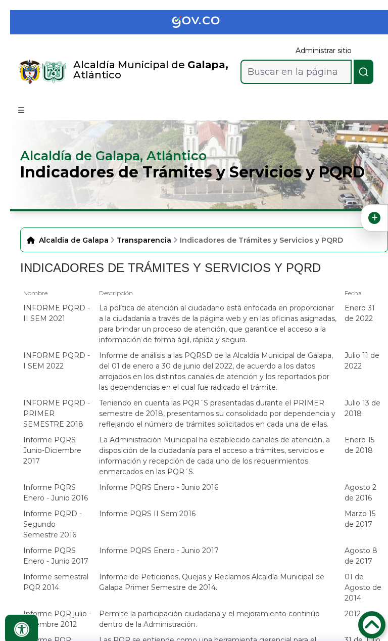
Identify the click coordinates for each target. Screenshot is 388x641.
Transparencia (144, 240)
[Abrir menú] (27, 302)
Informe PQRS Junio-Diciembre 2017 (52, 450)
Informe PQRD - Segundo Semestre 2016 (52, 524)
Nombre (35, 293)
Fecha (353, 293)
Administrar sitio (324, 50)
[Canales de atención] (374, 218)
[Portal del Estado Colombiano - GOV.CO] (204, 22)
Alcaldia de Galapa (74, 240)
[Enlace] (30, 72)
